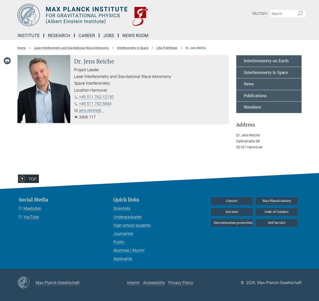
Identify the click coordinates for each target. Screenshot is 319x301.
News (249, 84)
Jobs (108, 35)
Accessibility (154, 282)
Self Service (276, 223)
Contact (232, 201)
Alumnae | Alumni (129, 250)
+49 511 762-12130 (96, 97)
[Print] (7, 60)
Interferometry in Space (266, 72)
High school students (132, 225)
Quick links (126, 200)
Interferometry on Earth (266, 61)
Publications (255, 95)
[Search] (300, 13)
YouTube (31, 217)
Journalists (123, 233)
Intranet (232, 212)
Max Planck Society (276, 201)
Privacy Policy (180, 282)
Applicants (122, 258)
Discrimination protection (233, 223)
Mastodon (32, 208)
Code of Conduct (277, 212)
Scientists (121, 208)
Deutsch (259, 13)
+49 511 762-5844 (95, 103)
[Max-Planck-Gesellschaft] (26, 283)
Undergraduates (127, 217)
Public (118, 242)
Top (32, 179)
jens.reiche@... (91, 110)
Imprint (133, 282)
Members (252, 107)
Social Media (33, 200)
